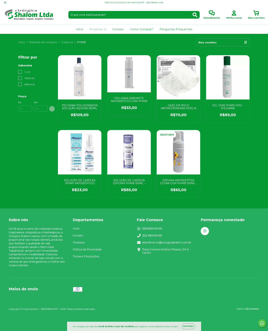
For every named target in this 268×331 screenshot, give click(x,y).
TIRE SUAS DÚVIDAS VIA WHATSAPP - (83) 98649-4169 (134, 2)
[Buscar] (195, 15)
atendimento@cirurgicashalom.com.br (166, 242)
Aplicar (52, 109)
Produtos (97, 29)
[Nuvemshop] (247, 309)
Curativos (67, 42)
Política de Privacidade (87, 249)
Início (79, 29)
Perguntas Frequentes (176, 29)
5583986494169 (152, 228)
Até (35, 102)
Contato (118, 29)
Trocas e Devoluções (86, 256)
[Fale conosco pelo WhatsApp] (262, 323)
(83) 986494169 (152, 235)
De (19, 102)
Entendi (188, 326)
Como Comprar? (142, 29)
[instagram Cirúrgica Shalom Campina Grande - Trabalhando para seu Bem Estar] (5, 2)
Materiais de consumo (43, 42)
